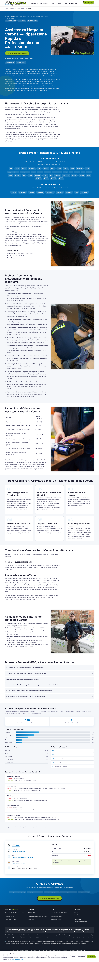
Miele (10, 175)
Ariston (24, 168)
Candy (59, 168)
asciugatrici (40, 192)
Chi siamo (58, 3)
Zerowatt (53, 178)
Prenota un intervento (18, 863)
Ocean (30, 175)
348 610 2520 (16, 846)
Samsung (57, 175)
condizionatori (50, 192)
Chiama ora (89, 2)
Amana (17, 168)
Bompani (46, 168)
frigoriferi (31, 192)
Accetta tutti (91, 956)
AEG (11, 168)
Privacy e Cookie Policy (80, 921)
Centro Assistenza (10, 8)
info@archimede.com (80, 950)
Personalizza (81, 956)
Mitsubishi (17, 175)
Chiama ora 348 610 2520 (18, 53)
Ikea (71, 172)
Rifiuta (73, 956)
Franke (87, 168)
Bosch (52, 168)
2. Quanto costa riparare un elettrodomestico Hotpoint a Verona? (26, 673)
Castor (66, 168)
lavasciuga (60, 192)
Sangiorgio (66, 175)
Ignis (65, 172)
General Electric (25, 172)
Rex (51, 175)
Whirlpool (38, 178)
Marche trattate (44, 3)
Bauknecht (32, 168)
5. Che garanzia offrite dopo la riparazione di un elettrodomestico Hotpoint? (29, 690)
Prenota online (73, 3)
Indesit (77, 172)
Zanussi (46, 178)
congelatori (69, 192)
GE (17, 172)
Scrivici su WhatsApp (18, 851)
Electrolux (79, 168)
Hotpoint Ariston (57, 172)
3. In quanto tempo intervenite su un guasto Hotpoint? (23, 679)
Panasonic (37, 175)
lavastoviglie (22, 192)
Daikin (72, 168)
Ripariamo (33, 3)
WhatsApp (11, 62)
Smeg (88, 175)
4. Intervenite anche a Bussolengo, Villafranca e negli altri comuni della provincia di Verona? (34, 685)
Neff (24, 175)
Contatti (65, 3)
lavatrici (14, 192)
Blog (53, 3)
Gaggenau (10, 172)
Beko (39, 168)
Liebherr (89, 172)
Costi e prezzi (77, 919)
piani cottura (84, 192)
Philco (45, 175)
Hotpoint (47, 172)
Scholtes (74, 175)
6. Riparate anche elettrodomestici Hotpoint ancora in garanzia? (26, 696)
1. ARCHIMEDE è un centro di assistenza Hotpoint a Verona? (24, 667)
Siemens (82, 175)
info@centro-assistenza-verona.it (22, 857)
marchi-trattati (20, 8)
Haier (33, 172)
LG (83, 172)
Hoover (40, 172)
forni (76, 192)
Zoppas (61, 178)
